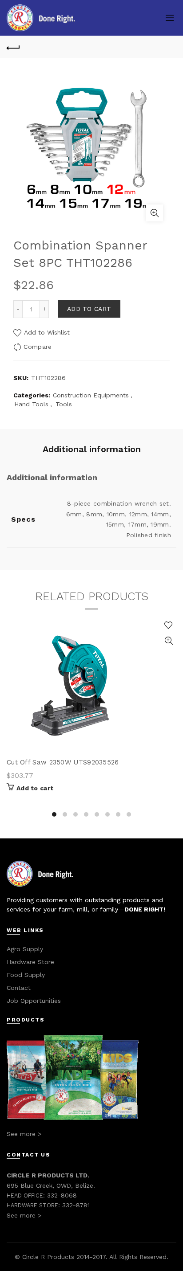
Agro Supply (25, 948)
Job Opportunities (34, 1000)
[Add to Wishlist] (168, 625)
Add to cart (89, 308)
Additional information (92, 449)
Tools (64, 404)
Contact (19, 987)
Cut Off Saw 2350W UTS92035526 (63, 762)
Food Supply (26, 974)
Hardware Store (30, 961)
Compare (38, 346)
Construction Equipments (91, 395)
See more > (24, 1133)
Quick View (168, 641)
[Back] (13, 47)
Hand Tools (31, 404)
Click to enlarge (154, 212)
